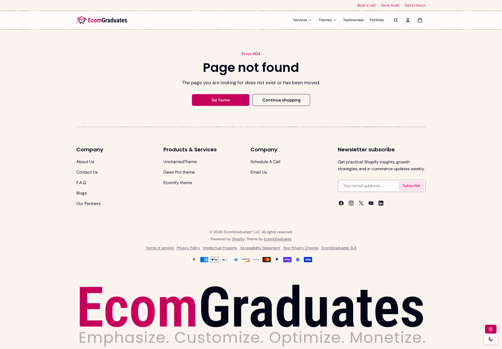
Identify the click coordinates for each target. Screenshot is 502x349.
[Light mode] (491, 329)
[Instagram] (351, 203)
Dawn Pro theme (179, 172)
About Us (85, 161)
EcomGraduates (278, 239)
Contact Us (87, 172)
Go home (221, 100)
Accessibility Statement (260, 247)
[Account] (408, 20)
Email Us (258, 172)
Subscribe (411, 186)
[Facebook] (341, 203)
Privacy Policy (188, 247)
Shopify (238, 239)
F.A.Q (81, 182)
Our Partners (88, 203)
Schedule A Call (265, 161)
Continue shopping (281, 100)
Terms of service (160, 247)
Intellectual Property (220, 247)
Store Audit (390, 5)
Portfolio (377, 20)
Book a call (366, 5)
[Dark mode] (491, 339)
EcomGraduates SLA (339, 247)
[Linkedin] (381, 203)
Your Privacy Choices (300, 247)
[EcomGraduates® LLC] (102, 20)
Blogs (81, 193)
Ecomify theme (177, 182)
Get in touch (415, 5)
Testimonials (353, 20)
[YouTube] (371, 203)
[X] (361, 203)
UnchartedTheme (180, 161)
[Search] (396, 20)
